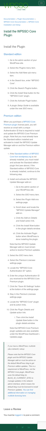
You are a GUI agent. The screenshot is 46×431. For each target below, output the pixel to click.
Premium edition (12, 115)
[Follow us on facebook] (17, 427)
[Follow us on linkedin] (29, 427)
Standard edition (12, 54)
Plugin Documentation (25, 19)
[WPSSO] (16, 7)
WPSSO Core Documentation (15, 22)
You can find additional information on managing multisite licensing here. (21, 392)
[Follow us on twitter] (22, 427)
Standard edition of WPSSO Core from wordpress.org (24, 155)
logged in (19, 415)
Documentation (9, 19)
